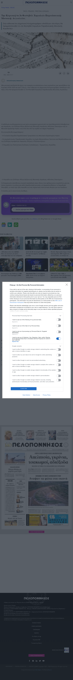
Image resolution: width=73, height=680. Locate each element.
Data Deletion (26, 395)
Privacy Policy (46, 395)
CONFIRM (23, 388)
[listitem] (36, 316)
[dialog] (36, 340)
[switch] (58, 319)
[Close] (67, 285)
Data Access (36, 395)
